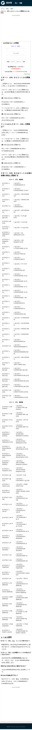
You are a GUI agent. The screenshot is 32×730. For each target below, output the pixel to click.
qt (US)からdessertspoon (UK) (6, 455)
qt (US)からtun (7, 560)
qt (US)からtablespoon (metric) (6, 434)
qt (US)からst (6, 542)
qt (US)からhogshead (6, 566)
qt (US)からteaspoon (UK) (7, 469)
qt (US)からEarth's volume (7, 631)
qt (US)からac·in (7, 530)
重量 (21, 3)
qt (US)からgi (6, 475)
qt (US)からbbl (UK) (6, 380)
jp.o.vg (15, 726)
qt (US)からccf (7, 504)
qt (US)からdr (6, 578)
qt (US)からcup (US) (6, 227)
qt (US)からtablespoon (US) (6, 234)
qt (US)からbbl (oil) (6, 369)
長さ (16, 3)
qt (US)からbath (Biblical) (7, 598)
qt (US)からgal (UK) (6, 385)
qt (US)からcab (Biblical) (7, 611)
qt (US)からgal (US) (6, 216)
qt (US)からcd (6, 555)
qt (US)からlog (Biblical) (7, 618)
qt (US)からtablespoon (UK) (7, 441)
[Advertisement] (16, 28)
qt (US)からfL (6, 346)
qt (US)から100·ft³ (6, 510)
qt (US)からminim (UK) (6, 491)
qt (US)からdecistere (6, 549)
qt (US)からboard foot (6, 573)
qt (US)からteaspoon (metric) (6, 462)
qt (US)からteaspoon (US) (6, 241)
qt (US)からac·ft (7, 517)
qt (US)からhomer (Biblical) (7, 591)
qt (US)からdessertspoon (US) (6, 448)
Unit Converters (21, 726)
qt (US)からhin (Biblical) (7, 604)
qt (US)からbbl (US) (6, 374)
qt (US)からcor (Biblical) (7, 584)
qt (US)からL (6, 206)
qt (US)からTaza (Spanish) (7, 625)
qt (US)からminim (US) (6, 485)
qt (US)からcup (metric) (7, 407)
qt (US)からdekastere (6, 536)
